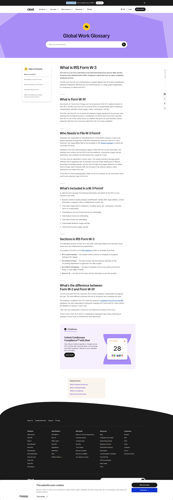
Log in (130, 9)
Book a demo (140, 9)
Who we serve (65, 9)
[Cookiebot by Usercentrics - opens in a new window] (24, 496)
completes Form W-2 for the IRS (111, 300)
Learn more (69, 355)
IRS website (86, 250)
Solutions (42, 9)
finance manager (107, 143)
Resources (78, 9)
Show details (41, 496)
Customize (143, 490)
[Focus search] (124, 44)
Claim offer (100, 3)
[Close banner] (144, 3)
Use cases (53, 9)
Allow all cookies (144, 485)
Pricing (89, 9)
